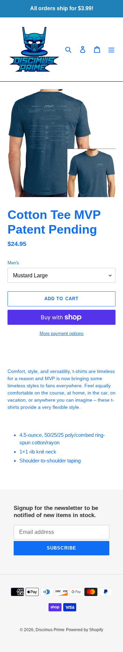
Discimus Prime (50, 629)
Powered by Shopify (84, 629)
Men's (13, 262)
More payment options (62, 333)
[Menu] (111, 49)
